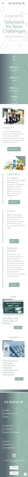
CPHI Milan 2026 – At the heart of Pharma (11, 321)
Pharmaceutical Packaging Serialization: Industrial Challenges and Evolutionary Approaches (10, 368)
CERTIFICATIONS (8, 426)
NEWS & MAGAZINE (9, 448)
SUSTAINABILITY (8, 429)
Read (18, 327)
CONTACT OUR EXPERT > (14, 37)
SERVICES (6, 417)
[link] (14, 401)
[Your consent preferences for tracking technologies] (25, 474)
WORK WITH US (8, 445)
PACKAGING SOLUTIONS (10, 413)
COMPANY (6, 410)
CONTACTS (7, 441)
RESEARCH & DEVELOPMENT (12, 432)
